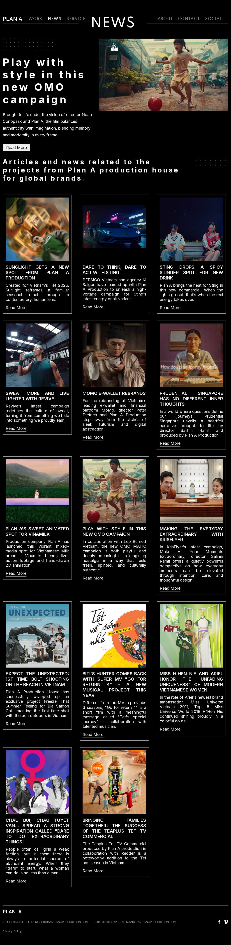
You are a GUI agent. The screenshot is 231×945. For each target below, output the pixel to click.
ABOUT (165, 19)
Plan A (12, 19)
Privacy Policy (12, 931)
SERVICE (76, 19)
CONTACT (189, 19)
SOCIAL (213, 19)
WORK (35, 19)
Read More (16, 147)
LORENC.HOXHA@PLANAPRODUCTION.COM (58, 922)
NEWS (54, 19)
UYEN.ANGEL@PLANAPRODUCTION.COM (148, 922)
